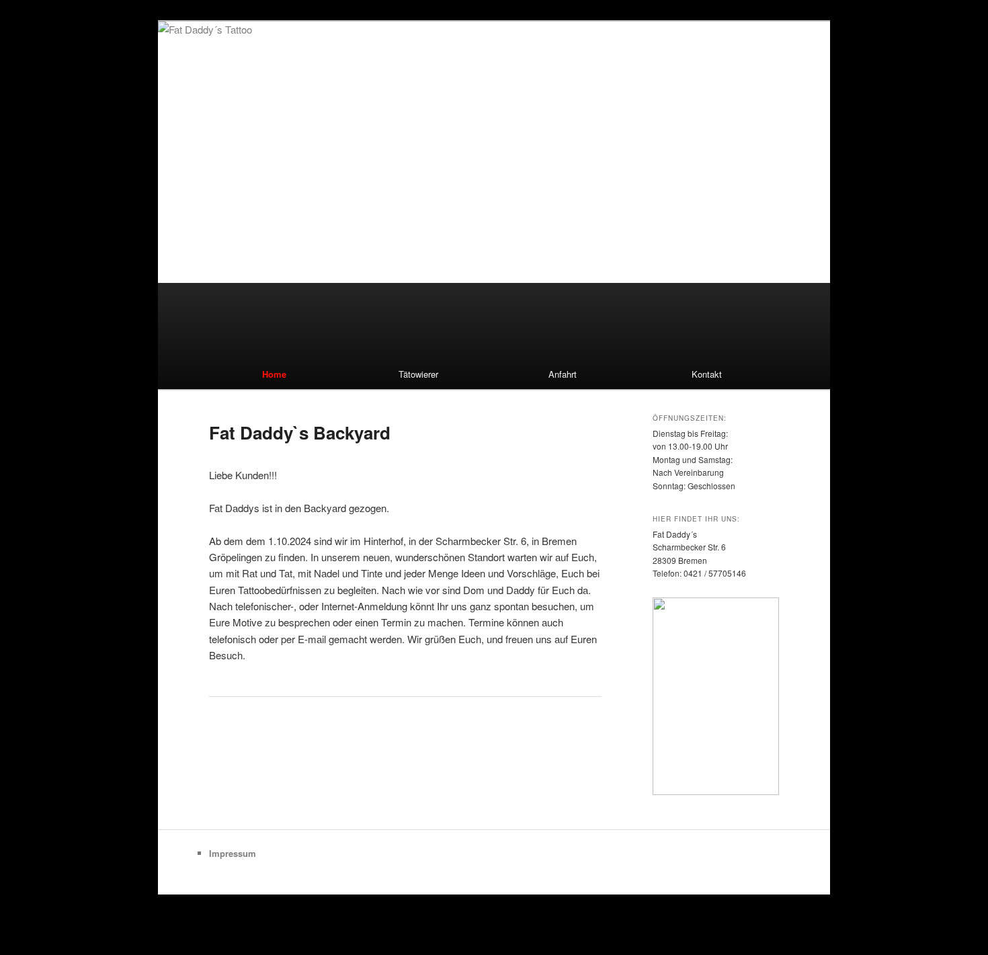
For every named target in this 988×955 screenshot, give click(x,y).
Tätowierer (418, 374)
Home (274, 374)
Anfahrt (562, 374)
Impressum (232, 853)
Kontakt (707, 374)
